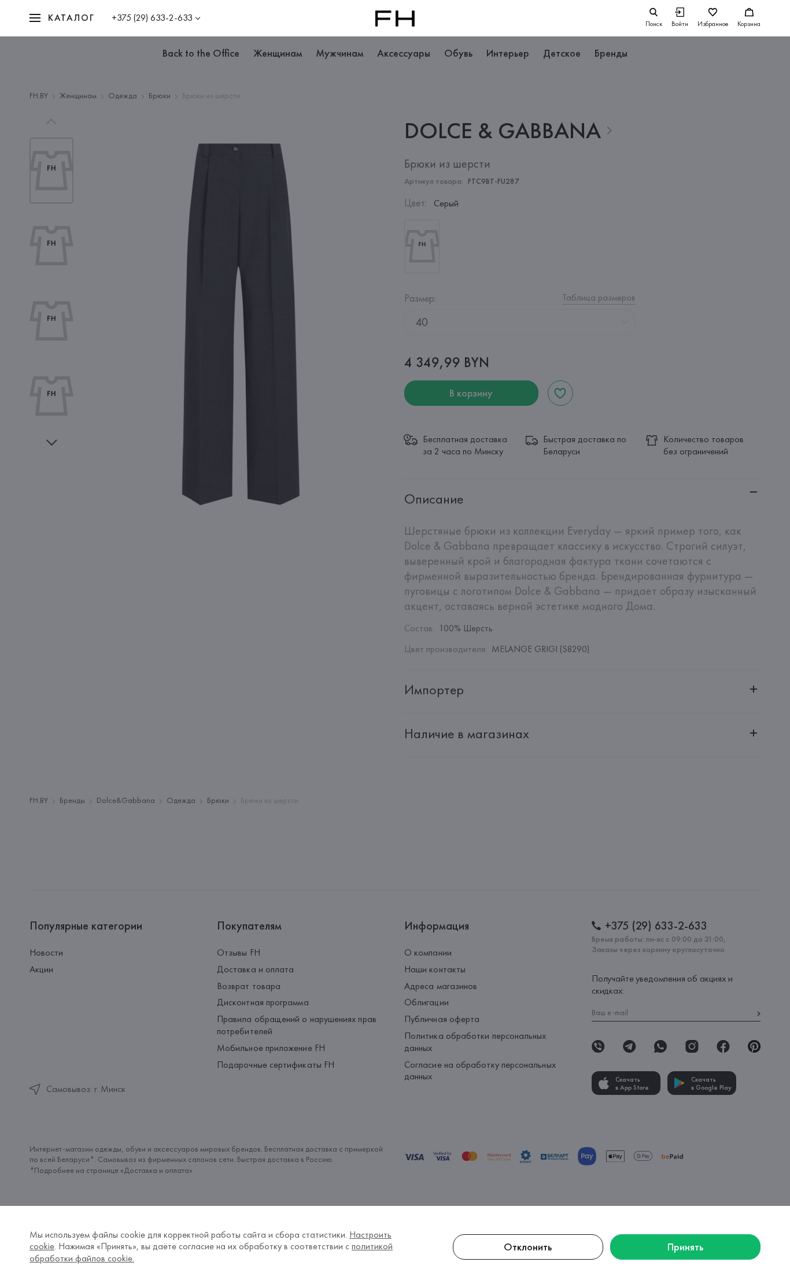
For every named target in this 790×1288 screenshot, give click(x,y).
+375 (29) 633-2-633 (152, 18)
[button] (61, 18)
